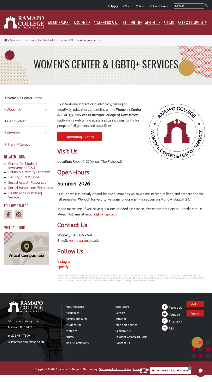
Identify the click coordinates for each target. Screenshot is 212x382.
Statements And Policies (115, 369)
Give (142, 6)
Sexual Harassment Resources (30, 187)
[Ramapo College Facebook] (9, 215)
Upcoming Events (80, 136)
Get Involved (16, 121)
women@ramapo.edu (84, 240)
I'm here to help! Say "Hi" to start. (170, 370)
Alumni (70, 336)
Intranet (121, 318)
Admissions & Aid (77, 318)
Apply (114, 6)
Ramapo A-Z (123, 330)
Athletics (71, 330)
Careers (120, 312)
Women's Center (90, 40)
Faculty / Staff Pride (23, 177)
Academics (72, 312)
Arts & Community (77, 342)
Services (13, 132)
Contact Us (123, 342)
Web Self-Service (126, 324)
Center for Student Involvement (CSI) (53, 40)
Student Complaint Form (131, 336)
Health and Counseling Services (25, 195)
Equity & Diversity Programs (29, 172)
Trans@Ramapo (19, 144)
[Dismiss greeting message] (190, 367)
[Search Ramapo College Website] (206, 5)
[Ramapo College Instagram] (19, 215)
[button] (200, 370)
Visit (128, 6)
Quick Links (160, 6)
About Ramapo (75, 306)
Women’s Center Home (24, 98)
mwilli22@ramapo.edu (101, 214)
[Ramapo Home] (24, 22)
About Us (14, 109)
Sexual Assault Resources (27, 182)
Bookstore (123, 306)
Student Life (18, 40)
